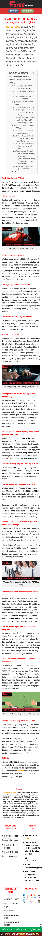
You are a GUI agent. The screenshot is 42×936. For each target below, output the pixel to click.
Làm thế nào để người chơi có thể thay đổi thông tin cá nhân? (26, 153)
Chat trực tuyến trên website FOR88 (24, 97)
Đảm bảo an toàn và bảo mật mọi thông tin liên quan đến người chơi (25, 120)
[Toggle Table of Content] (32, 73)
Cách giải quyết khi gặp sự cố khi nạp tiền (25, 167)
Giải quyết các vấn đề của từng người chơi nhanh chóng (26, 112)
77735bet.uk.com (9, 793)
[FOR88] (21, 4)
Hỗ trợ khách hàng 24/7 (25, 107)
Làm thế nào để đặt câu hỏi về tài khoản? (25, 132)
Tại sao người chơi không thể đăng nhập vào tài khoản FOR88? (26, 161)
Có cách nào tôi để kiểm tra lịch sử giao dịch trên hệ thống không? (25, 138)
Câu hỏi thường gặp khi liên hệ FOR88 (24, 126)
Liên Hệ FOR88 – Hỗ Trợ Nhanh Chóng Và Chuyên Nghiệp (20, 79)
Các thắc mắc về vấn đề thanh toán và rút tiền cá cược (25, 146)
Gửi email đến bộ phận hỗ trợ (26, 92)
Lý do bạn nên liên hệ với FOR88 (23, 103)
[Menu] (3, 4)
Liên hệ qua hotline (23, 89)
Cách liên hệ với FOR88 (22, 86)
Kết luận (16, 172)
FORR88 (28, 838)
